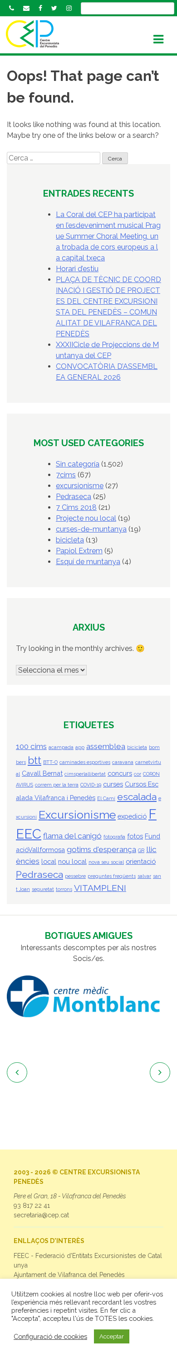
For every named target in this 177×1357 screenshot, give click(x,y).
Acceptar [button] (111, 1336)
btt (34, 760)
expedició (132, 816)
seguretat (43, 889)
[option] (88, 996)
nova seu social (106, 862)
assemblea (105, 746)
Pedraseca (73, 496)
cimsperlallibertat (85, 774)
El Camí (106, 798)
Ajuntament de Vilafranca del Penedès (69, 1274)
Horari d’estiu (77, 268)
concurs (120, 773)
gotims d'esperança (101, 849)
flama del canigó (72, 835)
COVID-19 (90, 784)
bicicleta (70, 540)
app (79, 747)
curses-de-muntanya (91, 529)
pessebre (75, 876)
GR (141, 850)
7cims (66, 475)
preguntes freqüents (112, 876)
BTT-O (50, 762)
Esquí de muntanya (88, 561)
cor (137, 774)
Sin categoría (77, 464)
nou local (72, 861)
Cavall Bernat (42, 773)
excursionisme (79, 485)
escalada (137, 796)
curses (113, 784)
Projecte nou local (86, 518)
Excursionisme (77, 814)
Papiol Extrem (79, 551)
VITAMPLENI (100, 888)
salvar (144, 876)
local (48, 861)
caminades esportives (84, 762)
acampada (61, 747)
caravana (122, 762)
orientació (141, 861)
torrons (64, 889)
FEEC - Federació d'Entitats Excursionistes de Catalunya (88, 1260)
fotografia (114, 836)
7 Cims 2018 (76, 507)
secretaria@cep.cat (41, 1215)
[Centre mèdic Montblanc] (88, 996)
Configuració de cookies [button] (50, 1336)
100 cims (31, 746)
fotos (135, 836)
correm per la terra (57, 784)
